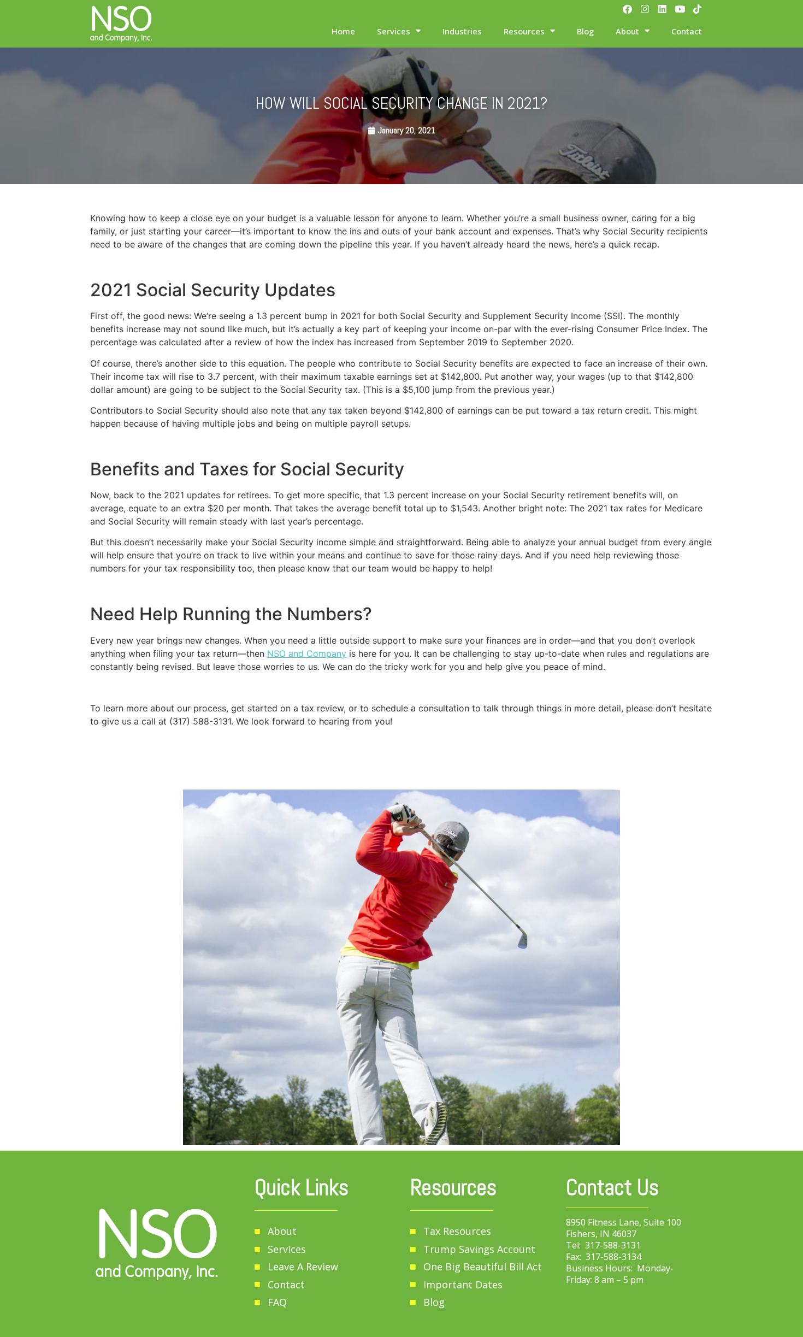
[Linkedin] (662, 9)
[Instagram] (645, 9)
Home (343, 31)
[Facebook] (627, 9)
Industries (462, 31)
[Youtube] (679, 9)
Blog (585, 31)
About (627, 31)
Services (393, 31)
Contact (686, 31)
